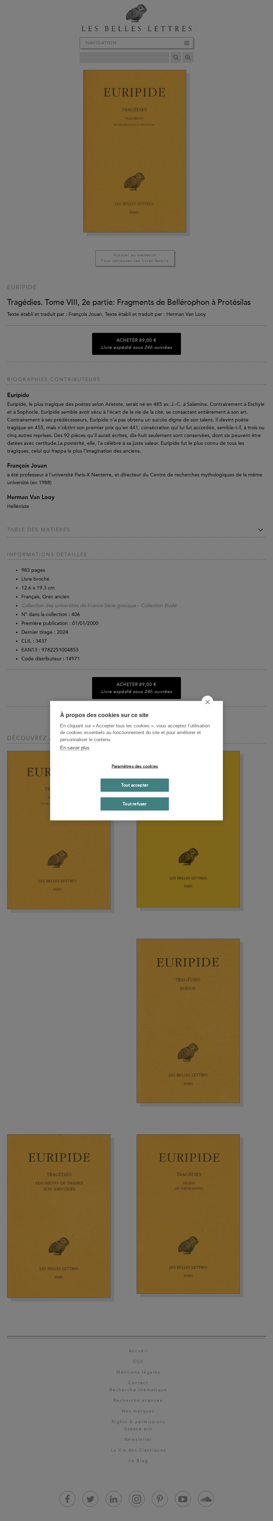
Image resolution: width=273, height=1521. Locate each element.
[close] (207, 701)
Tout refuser (134, 803)
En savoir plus (75, 747)
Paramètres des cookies (135, 766)
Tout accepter (135, 785)
